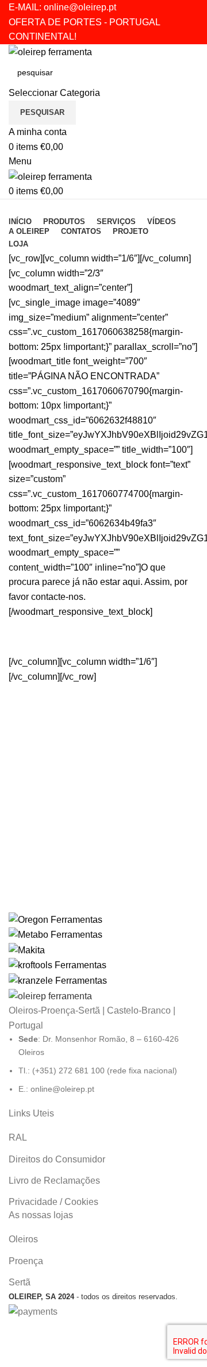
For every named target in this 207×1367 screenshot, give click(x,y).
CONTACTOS (103, 642)
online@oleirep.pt (80, 7)
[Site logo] (50, 51)
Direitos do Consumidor (57, 1159)
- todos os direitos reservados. (93, 1296)
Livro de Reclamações (54, 1180)
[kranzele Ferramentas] (103, 950)
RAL (18, 1137)
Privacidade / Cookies (53, 1202)
